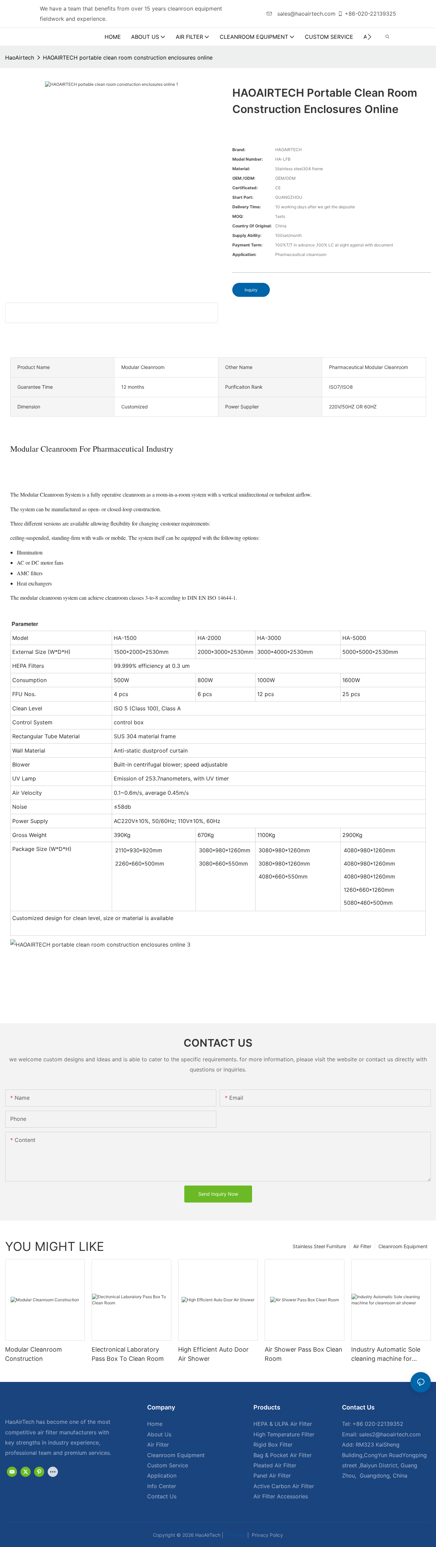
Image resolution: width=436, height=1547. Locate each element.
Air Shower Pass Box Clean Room (303, 1354)
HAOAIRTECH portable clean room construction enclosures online (128, 57)
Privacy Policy (266, 1535)
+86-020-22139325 (370, 13)
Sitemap (235, 1535)
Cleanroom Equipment (402, 1246)
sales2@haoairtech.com (390, 1434)
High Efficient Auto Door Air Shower (213, 1354)
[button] (369, 37)
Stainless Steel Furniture (319, 1246)
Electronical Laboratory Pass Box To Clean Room (128, 1354)
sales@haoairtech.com (306, 13)
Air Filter (362, 1246)
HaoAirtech (19, 57)
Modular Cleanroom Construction (33, 1354)
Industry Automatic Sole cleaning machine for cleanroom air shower (385, 1354)
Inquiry (251, 289)
